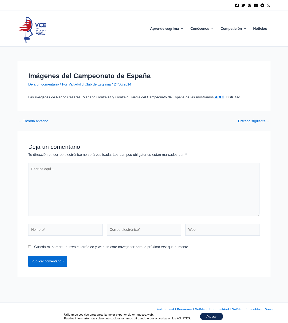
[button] (181, 28)
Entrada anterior (33, 121)
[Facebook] (237, 5)
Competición (231, 29)
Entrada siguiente (254, 121)
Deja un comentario (43, 84)
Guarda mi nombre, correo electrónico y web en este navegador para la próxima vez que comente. (111, 247)
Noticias (260, 29)
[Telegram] (262, 5)
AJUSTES (183, 318)
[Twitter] (243, 5)
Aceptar (211, 316)
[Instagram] (250, 5)
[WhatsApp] (269, 5)
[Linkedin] (256, 5)
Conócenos (199, 29)
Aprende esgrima (164, 29)
